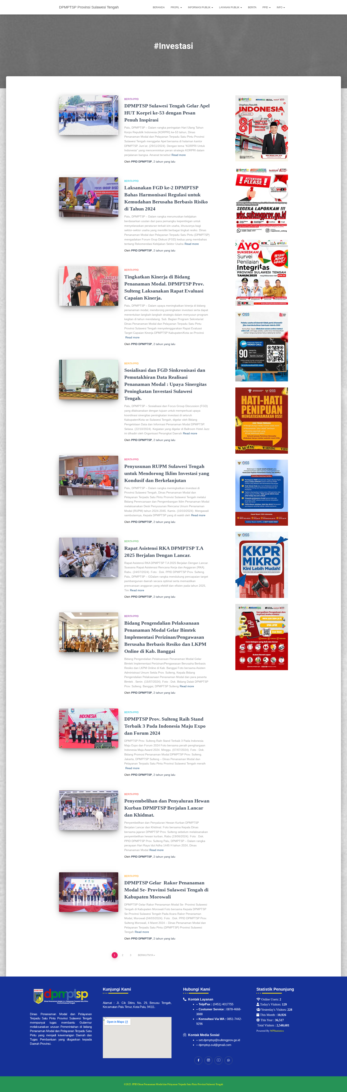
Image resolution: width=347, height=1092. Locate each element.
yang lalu (164, 161)
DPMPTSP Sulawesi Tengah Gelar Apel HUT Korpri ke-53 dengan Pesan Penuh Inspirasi (167, 113)
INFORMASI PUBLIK (199, 7)
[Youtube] (218, 1060)
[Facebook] (198, 1060)
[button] (181, 7)
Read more (178, 155)
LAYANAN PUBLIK (229, 7)
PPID (265, 7)
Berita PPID (131, 99)
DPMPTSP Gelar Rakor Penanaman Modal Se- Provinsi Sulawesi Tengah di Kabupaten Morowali (166, 889)
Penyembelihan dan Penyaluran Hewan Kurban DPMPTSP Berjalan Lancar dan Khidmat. (166, 808)
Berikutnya (145, 955)
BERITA (252, 7)
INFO (280, 7)
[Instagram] (208, 1060)
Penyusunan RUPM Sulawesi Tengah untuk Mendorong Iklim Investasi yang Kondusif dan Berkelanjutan (166, 473)
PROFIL (175, 7)
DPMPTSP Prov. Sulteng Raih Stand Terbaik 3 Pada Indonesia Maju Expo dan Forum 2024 (165, 726)
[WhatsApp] (229, 1060)
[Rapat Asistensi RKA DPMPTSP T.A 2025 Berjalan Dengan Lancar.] (88, 557)
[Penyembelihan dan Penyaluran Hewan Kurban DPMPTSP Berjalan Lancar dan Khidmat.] (88, 810)
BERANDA (159, 7)
